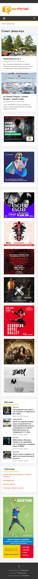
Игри (5, 54)
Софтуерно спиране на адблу (13, 488)
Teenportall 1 (21, 61)
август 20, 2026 (18, 416)
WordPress (25, 576)
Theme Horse (21, 573)
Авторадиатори (8, 480)
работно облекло (9, 484)
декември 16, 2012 (9, 101)
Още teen (16, 452)
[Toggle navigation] (4, 18)
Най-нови (8, 402)
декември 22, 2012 (9, 61)
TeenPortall (24, 570)
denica (26, 416)
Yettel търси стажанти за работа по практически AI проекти (23, 456)
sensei (26, 461)
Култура (15, 407)
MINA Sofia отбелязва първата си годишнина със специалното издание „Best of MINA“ (24, 443)
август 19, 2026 (18, 461)
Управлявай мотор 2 (12, 59)
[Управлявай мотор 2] (19, 45)
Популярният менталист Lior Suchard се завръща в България (24, 412)
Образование (17, 419)
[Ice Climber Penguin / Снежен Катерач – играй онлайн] (19, 83)
